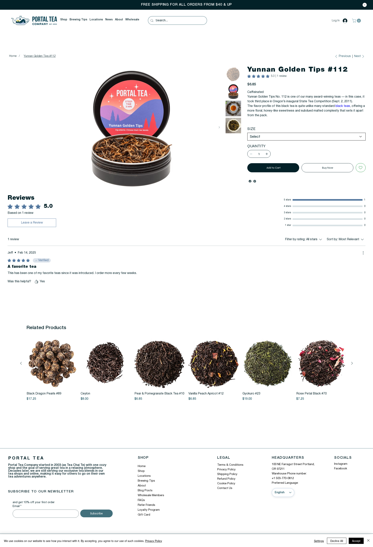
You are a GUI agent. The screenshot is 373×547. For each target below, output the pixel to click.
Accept (356, 541)
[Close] (365, 5)
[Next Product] (352, 365)
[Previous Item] (12, 127)
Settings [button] (319, 541)
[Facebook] (250, 186)
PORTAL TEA (26, 460)
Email (17, 508)
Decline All (336, 541)
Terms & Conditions (230, 466)
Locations (144, 477)
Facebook (340, 470)
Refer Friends (146, 506)
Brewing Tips (146, 482)
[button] (63, 19)
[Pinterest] (255, 186)
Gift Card (144, 516)
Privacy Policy (226, 471)
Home (142, 468)
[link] (267, 76)
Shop (141, 473)
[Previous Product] (21, 365)
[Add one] (267, 158)
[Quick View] (52, 365)
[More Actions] (363, 254)
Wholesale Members (151, 497)
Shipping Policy (227, 475)
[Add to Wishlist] (361, 172)
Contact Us (224, 489)
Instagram (340, 465)
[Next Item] (219, 127)
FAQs (141, 502)
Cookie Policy (226, 485)
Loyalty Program (149, 511)
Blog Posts (145, 492)
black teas (343, 110)
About (142, 487)
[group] (186, 371)
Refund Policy (226, 480)
